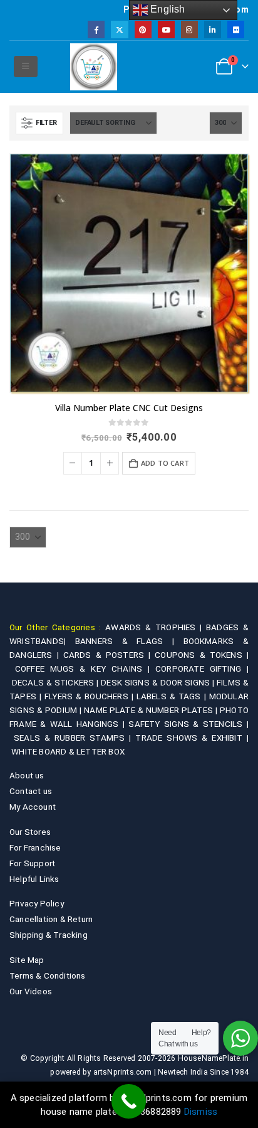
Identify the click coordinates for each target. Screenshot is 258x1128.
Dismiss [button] (200, 1111)
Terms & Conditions (47, 975)
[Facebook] (96, 29)
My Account (32, 807)
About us (26, 775)
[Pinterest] (143, 29)
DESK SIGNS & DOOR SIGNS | (159, 682)
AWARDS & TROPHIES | (153, 627)
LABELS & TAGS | (173, 696)
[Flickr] (235, 29)
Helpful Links (34, 879)
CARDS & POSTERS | (109, 655)
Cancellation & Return (51, 919)
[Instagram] (189, 29)
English (166, 9)
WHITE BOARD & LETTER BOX (68, 751)
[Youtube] (166, 29)
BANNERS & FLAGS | (129, 641)
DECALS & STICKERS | (56, 682)
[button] (25, 66)
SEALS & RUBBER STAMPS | (75, 738)
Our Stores (30, 832)
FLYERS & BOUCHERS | (90, 696)
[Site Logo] (93, 66)
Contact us (30, 791)
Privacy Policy (36, 903)
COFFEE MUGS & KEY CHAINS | (85, 668)
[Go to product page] (129, 273)
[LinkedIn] (212, 29)
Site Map (26, 960)
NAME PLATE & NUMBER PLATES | (152, 710)
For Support (32, 863)
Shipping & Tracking (48, 935)
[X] (119, 29)
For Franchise (35, 847)
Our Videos (30, 991)
